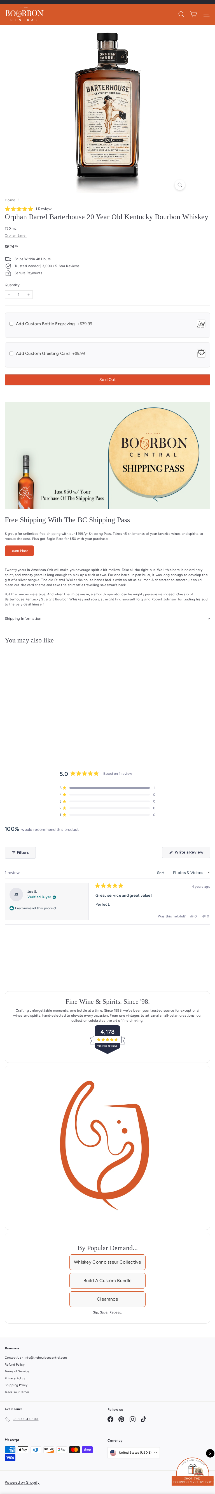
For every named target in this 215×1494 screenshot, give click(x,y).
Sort (161, 873)
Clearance (107, 1299)
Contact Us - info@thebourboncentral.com (36, 1357)
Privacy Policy (15, 1378)
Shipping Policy (16, 1385)
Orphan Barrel (16, 235)
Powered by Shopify (22, 1482)
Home (10, 200)
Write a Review (192, 854)
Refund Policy (15, 1364)
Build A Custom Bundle (107, 1280)
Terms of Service (17, 1371)
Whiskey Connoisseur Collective (107, 1262)
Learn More (19, 551)
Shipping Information (23, 618)
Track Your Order (17, 1392)
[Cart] (193, 14)
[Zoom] (180, 185)
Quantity (12, 285)
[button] (28, 209)
